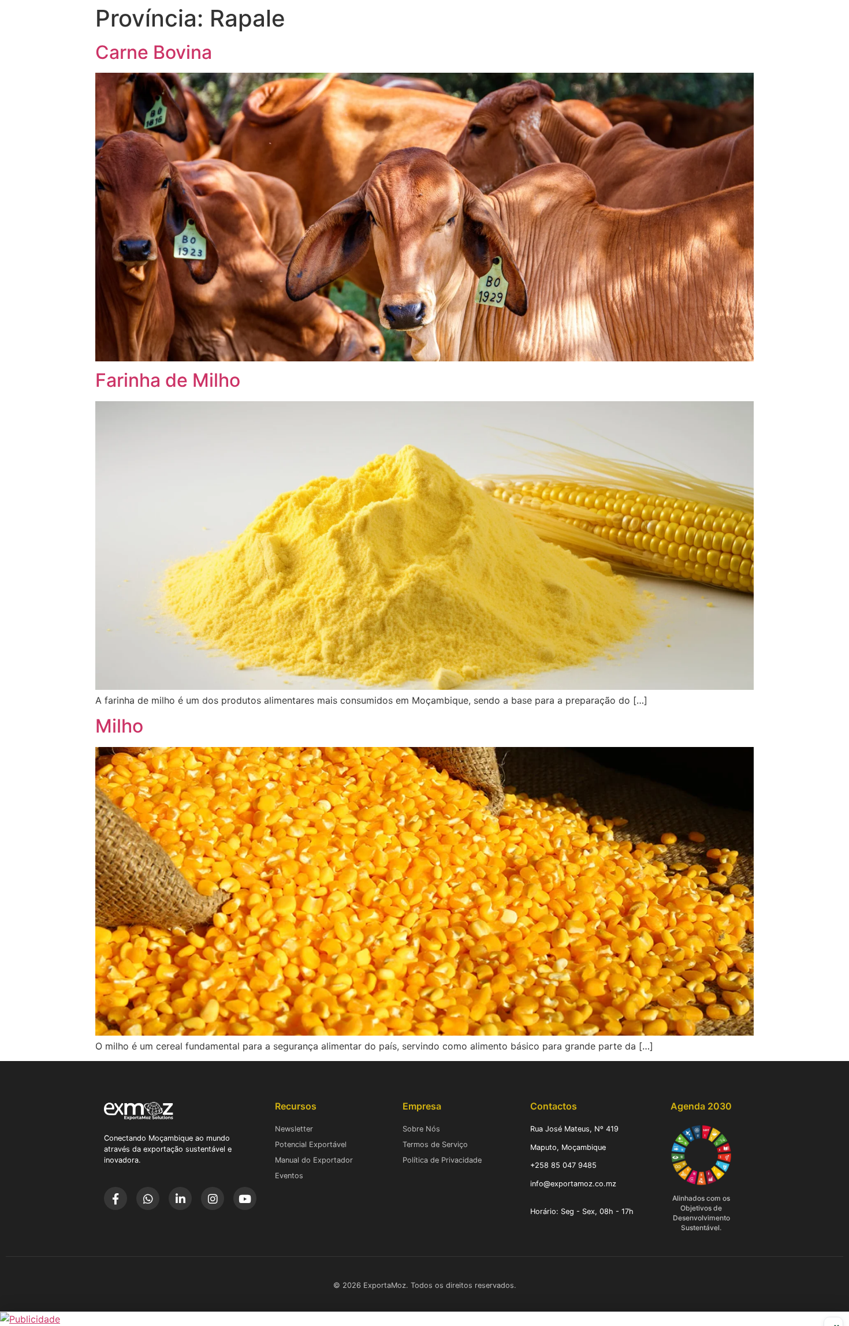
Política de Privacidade (442, 1160)
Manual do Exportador (314, 1160)
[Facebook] (115, 1198)
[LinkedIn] (180, 1198)
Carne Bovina (153, 52)
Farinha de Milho (167, 380)
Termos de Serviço (435, 1144)
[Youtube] (244, 1198)
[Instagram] (212, 1198)
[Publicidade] (424, 1319)
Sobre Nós (421, 1129)
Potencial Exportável (311, 1144)
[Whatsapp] (147, 1198)
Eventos (289, 1175)
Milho (119, 726)
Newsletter (294, 1129)
